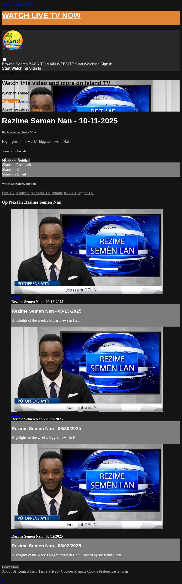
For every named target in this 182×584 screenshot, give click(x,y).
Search (22, 64)
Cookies (67, 571)
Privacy (55, 571)
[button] (4, 59)
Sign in (106, 64)
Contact (23, 571)
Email (25, 160)
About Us (9, 571)
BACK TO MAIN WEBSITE (51, 64)
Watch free (10, 101)
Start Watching (87, 64)
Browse (9, 64)
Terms (43, 571)
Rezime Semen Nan (15, 132)
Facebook (10, 160)
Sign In (35, 68)
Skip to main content (17, 4)
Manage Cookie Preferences (95, 571)
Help (34, 571)
